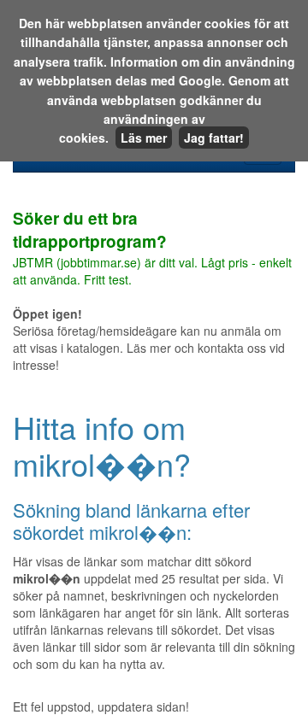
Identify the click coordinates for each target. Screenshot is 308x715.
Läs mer (144, 137)
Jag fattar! (214, 137)
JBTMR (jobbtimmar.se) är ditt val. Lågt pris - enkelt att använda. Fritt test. (152, 249)
